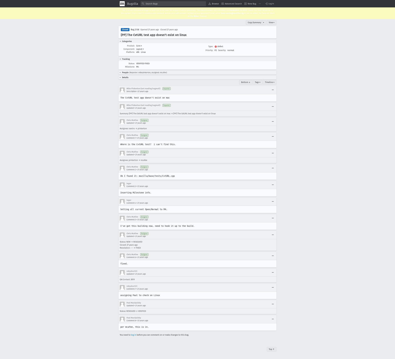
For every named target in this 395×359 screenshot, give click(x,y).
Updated (130, 108)
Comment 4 (131, 203)
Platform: (130, 52)
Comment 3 (131, 186)
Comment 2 (131, 170)
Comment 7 (131, 289)
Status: (132, 63)
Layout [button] (140, 49)
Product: (131, 46)
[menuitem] (213, 3)
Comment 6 (131, 257)
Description (131, 91)
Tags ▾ (257, 82)
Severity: (222, 50)
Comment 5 (131, 220)
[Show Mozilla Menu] (122, 3)
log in (133, 335)
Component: (129, 49)
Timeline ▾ (269, 82)
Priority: (209, 50)
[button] (269, 3)
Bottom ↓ (245, 82)
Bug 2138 (135, 29)
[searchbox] (173, 3)
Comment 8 (131, 320)
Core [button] (139, 46)
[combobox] (173, 3)
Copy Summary (254, 22)
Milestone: (130, 67)
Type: (210, 46)
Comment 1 (131, 138)
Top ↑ (271, 349)
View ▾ (271, 22)
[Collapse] (272, 90)
